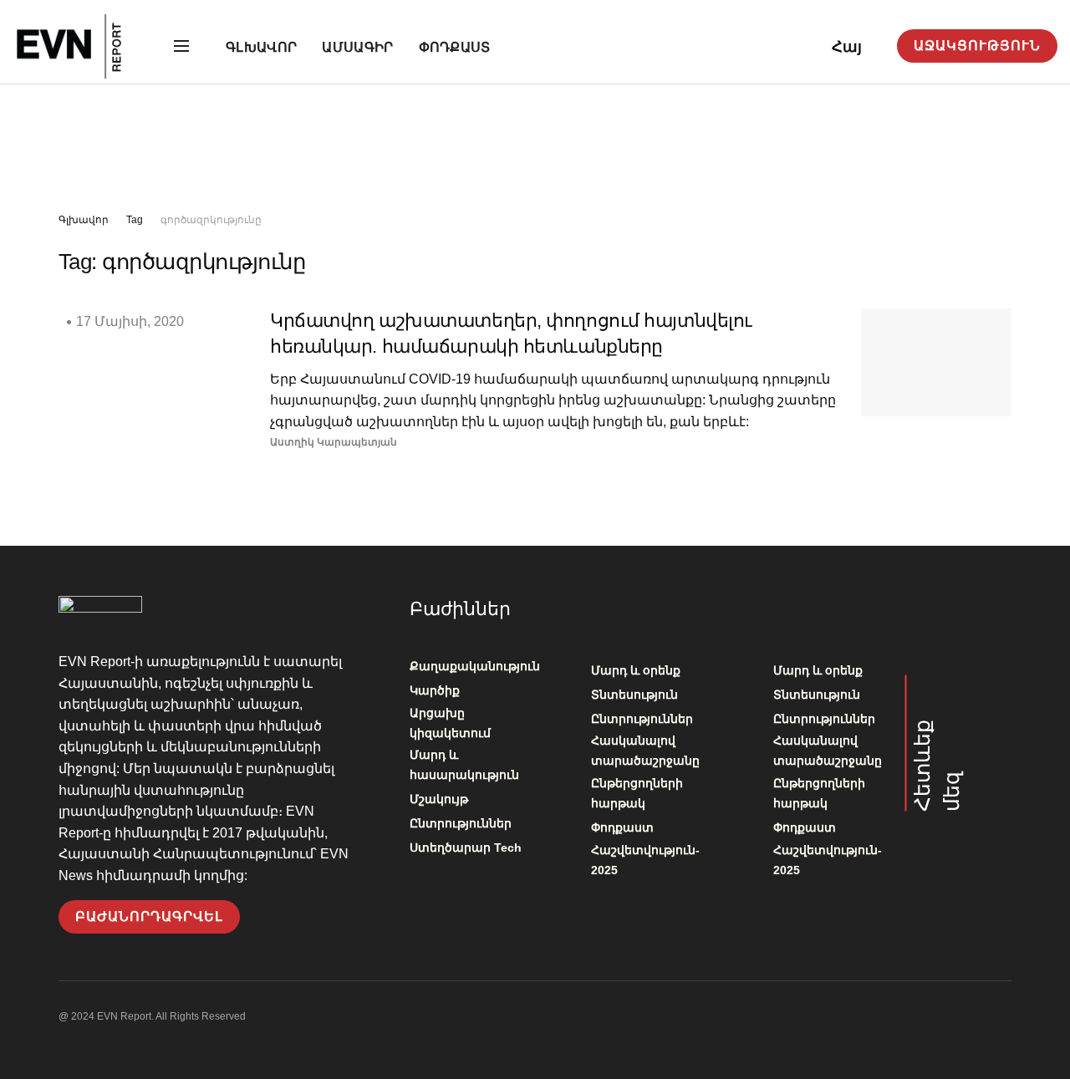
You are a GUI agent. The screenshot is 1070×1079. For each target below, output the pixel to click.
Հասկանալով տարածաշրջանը (645, 750)
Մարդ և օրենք (635, 670)
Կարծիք (435, 690)
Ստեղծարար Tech (466, 847)
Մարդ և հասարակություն (464, 764)
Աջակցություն (977, 45)
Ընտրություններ (461, 823)
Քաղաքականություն (475, 666)
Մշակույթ (439, 799)
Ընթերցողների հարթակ (637, 793)
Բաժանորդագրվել (149, 916)
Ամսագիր (357, 47)
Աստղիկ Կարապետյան (333, 442)
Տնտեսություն (634, 694)
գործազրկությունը (211, 220)
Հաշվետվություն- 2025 (645, 860)
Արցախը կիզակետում (450, 723)
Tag (134, 220)
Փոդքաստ (455, 47)
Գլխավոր (261, 47)
